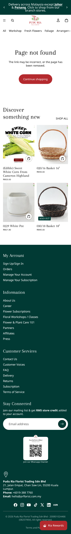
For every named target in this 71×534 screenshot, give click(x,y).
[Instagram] (22, 505)
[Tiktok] (35, 505)
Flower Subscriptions (16, 311)
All (4, 31)
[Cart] (66, 20)
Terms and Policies (35, 527)
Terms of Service (13, 392)
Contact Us (10, 359)
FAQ (6, 370)
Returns (8, 381)
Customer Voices (14, 365)
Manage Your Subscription (20, 280)
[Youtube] (29, 505)
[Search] (12, 20)
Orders (7, 269)
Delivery (8, 375)
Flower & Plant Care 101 (19, 322)
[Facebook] (15, 505)
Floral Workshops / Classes (20, 317)
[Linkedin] (49, 505)
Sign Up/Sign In (13, 263)
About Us (9, 300)
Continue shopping (35, 79)
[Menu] (4, 20)
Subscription (11, 386)
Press (6, 339)
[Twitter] (42, 505)
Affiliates (8, 333)
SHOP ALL (62, 118)
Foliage (49, 31)
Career (7, 306)
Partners (8, 328)
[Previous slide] (4, 7)
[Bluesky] (55, 505)
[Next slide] (67, 7)
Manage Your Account (17, 274)
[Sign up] (62, 424)
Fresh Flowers (33, 31)
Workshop (15, 31)
